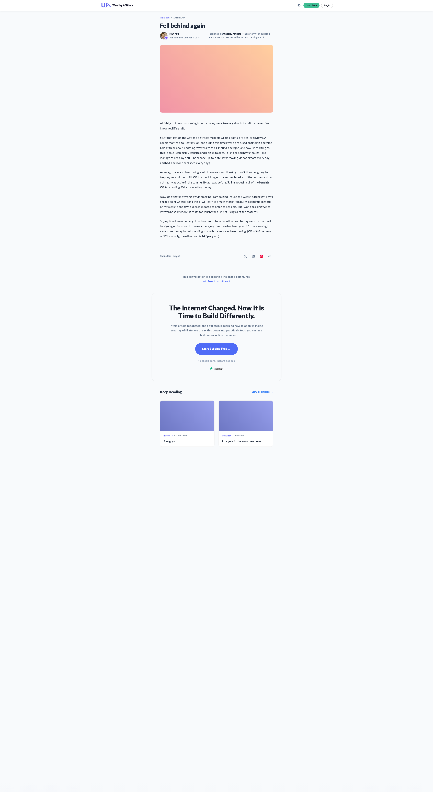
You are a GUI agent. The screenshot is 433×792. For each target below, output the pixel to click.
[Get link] (269, 256)
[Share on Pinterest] (261, 256)
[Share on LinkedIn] (253, 256)
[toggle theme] (299, 5)
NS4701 (174, 33)
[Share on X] (245, 256)
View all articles (262, 391)
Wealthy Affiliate (232, 33)
